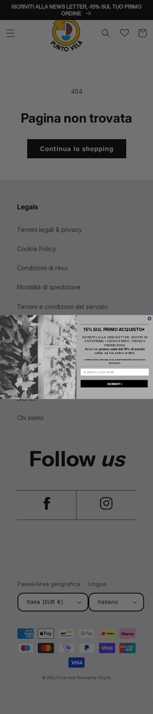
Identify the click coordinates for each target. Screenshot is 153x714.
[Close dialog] (149, 318)
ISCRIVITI (114, 384)
